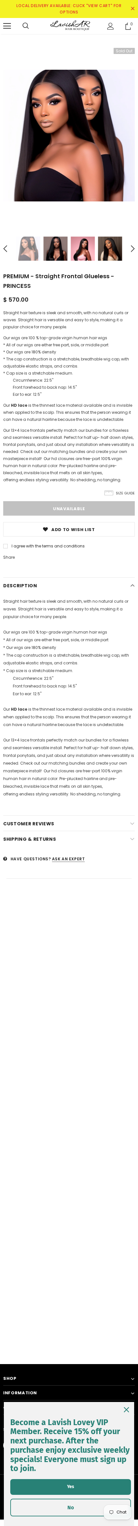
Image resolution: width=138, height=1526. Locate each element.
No (70, 1507)
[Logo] (69, 25)
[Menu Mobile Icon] (7, 26)
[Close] (126, 1409)
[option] (69, 135)
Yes (70, 1486)
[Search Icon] (25, 26)
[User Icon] (110, 26)
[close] (132, 9)
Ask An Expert (68, 859)
